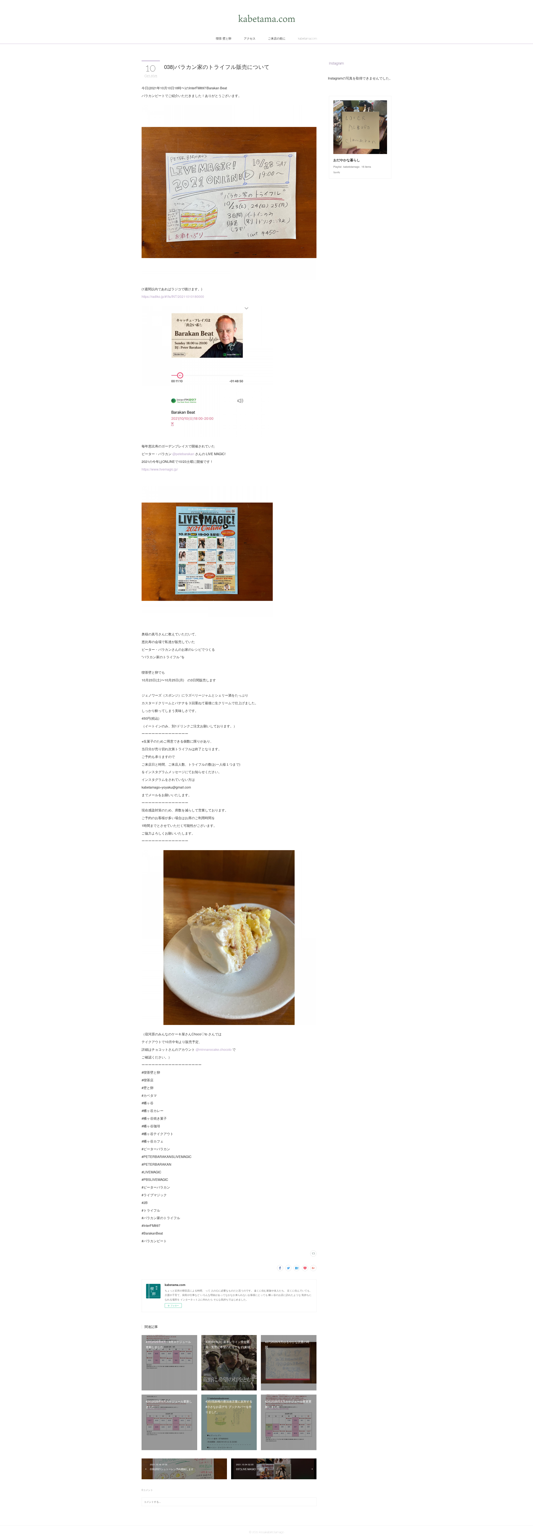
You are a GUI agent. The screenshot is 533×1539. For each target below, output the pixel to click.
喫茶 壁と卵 (223, 38)
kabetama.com (307, 38)
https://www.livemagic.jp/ (160, 469)
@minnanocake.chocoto (214, 1049)
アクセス (249, 38)
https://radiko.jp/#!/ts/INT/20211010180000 (173, 296)
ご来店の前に (276, 38)
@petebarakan (183, 453)
